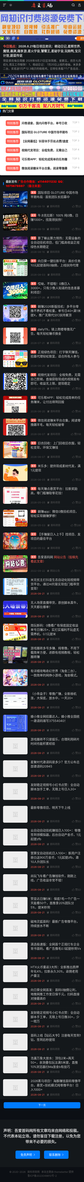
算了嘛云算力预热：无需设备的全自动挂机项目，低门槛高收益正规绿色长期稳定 (56, 242)
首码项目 (53, 206)
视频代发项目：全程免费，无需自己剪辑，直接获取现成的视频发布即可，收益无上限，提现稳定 (56, 379)
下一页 (42, 1105)
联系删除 (56, 1154)
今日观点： (10, 46)
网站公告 (53, 570)
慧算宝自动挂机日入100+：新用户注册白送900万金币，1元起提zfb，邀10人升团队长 (56, 857)
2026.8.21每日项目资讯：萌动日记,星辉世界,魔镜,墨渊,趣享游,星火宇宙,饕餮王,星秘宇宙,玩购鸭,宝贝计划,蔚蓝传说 (42, 50)
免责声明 (28, 1154)
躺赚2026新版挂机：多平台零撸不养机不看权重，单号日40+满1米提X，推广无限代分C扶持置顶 (56, 311)
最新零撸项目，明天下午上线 (50, 808)
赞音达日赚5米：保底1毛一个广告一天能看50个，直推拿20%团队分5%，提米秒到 (55, 903)
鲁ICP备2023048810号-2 (42, 1175)
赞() (76, 206)
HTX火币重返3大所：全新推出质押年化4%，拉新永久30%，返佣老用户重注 (55, 971)
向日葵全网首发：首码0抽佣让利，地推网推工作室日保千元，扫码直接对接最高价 (55, 994)
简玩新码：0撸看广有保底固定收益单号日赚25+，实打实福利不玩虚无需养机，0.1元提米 (55, 629)
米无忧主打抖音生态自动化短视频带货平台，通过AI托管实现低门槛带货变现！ (55, 584)
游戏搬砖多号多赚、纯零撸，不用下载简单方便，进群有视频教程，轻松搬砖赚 (55, 652)
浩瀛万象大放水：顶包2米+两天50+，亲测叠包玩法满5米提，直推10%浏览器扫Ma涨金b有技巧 (54, 1062)
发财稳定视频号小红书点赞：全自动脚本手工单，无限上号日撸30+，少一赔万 (55, 1017)
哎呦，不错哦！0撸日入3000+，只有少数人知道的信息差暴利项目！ (55, 288)
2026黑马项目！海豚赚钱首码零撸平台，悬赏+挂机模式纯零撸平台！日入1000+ (56, 1085)
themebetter (61, 1171)
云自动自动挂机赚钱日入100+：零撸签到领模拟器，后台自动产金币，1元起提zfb (56, 834)
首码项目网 (42, 5)
